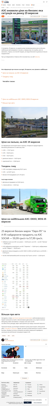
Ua (43, 1)
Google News (42, 387)
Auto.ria (37, 57)
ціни (13, 335)
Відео (33, 4)
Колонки (28, 4)
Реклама (15, 390)
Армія (13, 4)
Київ (14, 368)
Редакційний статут (6, 391)
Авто (2, 363)
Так (27, 402)
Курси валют (16, 395)
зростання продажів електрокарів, (22, 318)
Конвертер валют (17, 397)
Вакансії (15, 386)
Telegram (29, 387)
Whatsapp (29, 395)
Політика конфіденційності (5, 388)
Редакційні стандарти (4, 393)
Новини (9, 4)
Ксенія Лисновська (9, 340)
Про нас (15, 384)
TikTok (40, 384)
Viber (28, 389)
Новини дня (16, 373)
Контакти (15, 388)
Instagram (29, 391)
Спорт (23, 4)
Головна (2, 7)
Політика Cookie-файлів (5, 396)
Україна (4, 4)
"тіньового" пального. (11, 328)
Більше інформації (38, 402)
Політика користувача (4, 385)
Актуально (15, 363)
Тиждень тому (8, 77)
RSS (40, 393)
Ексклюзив (4, 368)
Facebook (29, 393)
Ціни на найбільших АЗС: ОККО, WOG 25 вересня (20, 99)
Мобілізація (39, 368)
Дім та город (27, 363)
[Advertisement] (23, 63)
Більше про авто (9, 103)
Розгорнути (24, 378)
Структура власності (18, 392)
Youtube (29, 384)
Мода (2, 373)
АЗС (9, 335)
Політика (38, 373)
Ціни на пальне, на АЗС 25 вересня (15, 73)
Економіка (18, 4)
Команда (15, 393)
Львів (25, 368)
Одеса (26, 373)
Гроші (8, 7)
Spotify (41, 389)
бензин (3, 335)
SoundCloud (42, 391)
